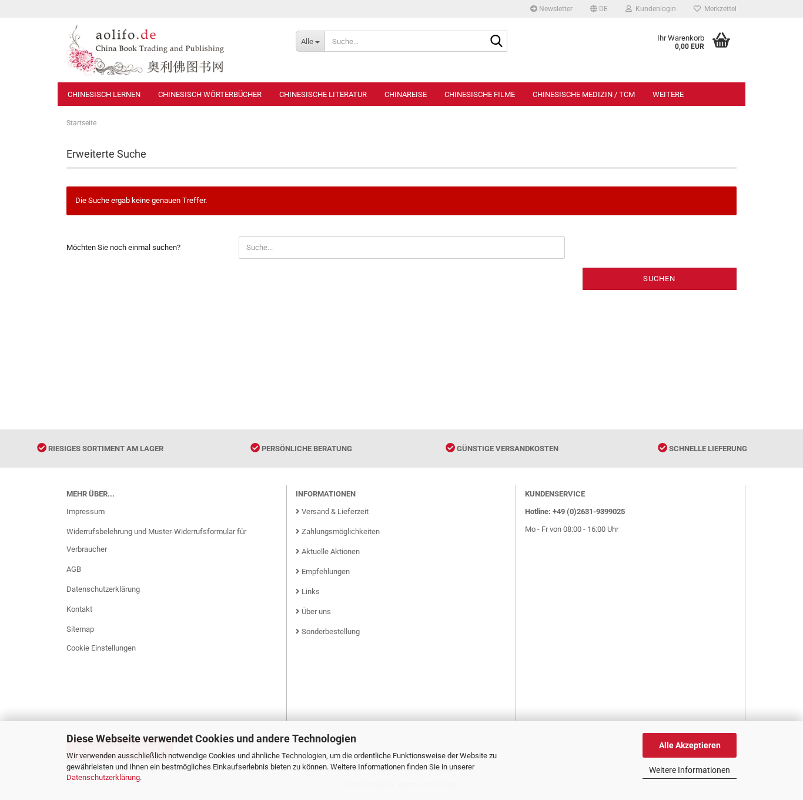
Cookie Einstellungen (101, 648)
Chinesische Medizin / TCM (584, 94)
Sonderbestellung (330, 631)
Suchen (659, 278)
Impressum (85, 511)
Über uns (315, 611)
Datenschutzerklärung (103, 777)
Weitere (668, 94)
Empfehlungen (325, 571)
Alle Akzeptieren (690, 745)
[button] (599, 9)
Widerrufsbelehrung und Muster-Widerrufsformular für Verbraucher (156, 540)
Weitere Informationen (689, 770)
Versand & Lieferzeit (334, 511)
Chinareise (405, 94)
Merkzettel (719, 9)
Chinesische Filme (479, 94)
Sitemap (80, 629)
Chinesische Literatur (323, 94)
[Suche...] (496, 41)
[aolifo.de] (172, 50)
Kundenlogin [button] (654, 9)
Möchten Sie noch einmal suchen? (123, 247)
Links (310, 591)
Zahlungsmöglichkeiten (340, 531)
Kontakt (79, 609)
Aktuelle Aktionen (330, 551)
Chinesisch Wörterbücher (210, 94)
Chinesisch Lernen (104, 94)
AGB (73, 569)
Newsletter (555, 9)
